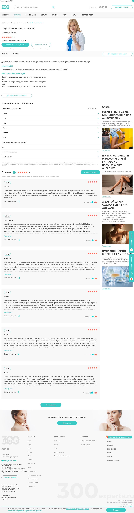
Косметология (85, 444)
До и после (111, 449)
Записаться (67, 423)
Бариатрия (31, 463)
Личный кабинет (113, 460)
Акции (109, 441)
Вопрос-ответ (87, 15)
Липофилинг (32, 471)
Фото (65, 15)
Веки (29, 448)
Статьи (74, 15)
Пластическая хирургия (88, 440)
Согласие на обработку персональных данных (120, 502)
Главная (4, 54)
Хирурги (17, 15)
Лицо (29, 444)
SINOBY (131, 506)
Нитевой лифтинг (33, 482)
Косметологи (31, 15)
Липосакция (32, 486)
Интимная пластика (34, 475)
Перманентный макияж (62, 456)
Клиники (5, 15)
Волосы (56, 440)
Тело (29, 456)
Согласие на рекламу (127, 504)
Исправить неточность (118, 54)
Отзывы (55, 15)
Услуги (44, 15)
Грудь (30, 452)
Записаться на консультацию (15, 45)
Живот (30, 460)
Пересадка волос (33, 479)
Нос (29, 440)
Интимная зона (59, 452)
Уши (29, 467)
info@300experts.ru (10, 461)
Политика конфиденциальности (124, 500)
